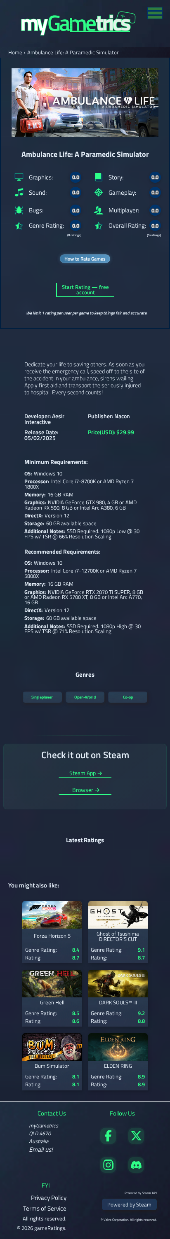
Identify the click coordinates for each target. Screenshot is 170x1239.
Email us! (41, 1149)
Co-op (128, 697)
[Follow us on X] (136, 1141)
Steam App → (85, 773)
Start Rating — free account (85, 289)
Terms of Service (44, 1208)
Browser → (86, 790)
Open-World (85, 697)
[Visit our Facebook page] (108, 1141)
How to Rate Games (85, 258)
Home (15, 52)
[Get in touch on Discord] (136, 1170)
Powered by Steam (129, 1204)
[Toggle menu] (154, 12)
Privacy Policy (48, 1197)
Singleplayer (42, 697)
